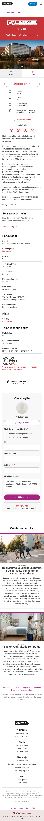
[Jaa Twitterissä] (26, 130)
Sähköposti (9, 465)
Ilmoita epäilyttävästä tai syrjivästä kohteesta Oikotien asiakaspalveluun (22, 688)
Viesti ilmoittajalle (11, 476)
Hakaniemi (20, 112)
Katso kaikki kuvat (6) (22, 84)
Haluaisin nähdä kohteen (18, 437)
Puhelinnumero (11, 453)
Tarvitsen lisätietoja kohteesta (20, 433)
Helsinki (32, 112)
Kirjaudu (33, 4)
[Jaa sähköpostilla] (33, 130)
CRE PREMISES (22, 506)
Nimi (6, 442)
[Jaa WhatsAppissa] (18, 130)
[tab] (11, 73)
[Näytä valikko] (40, 3)
